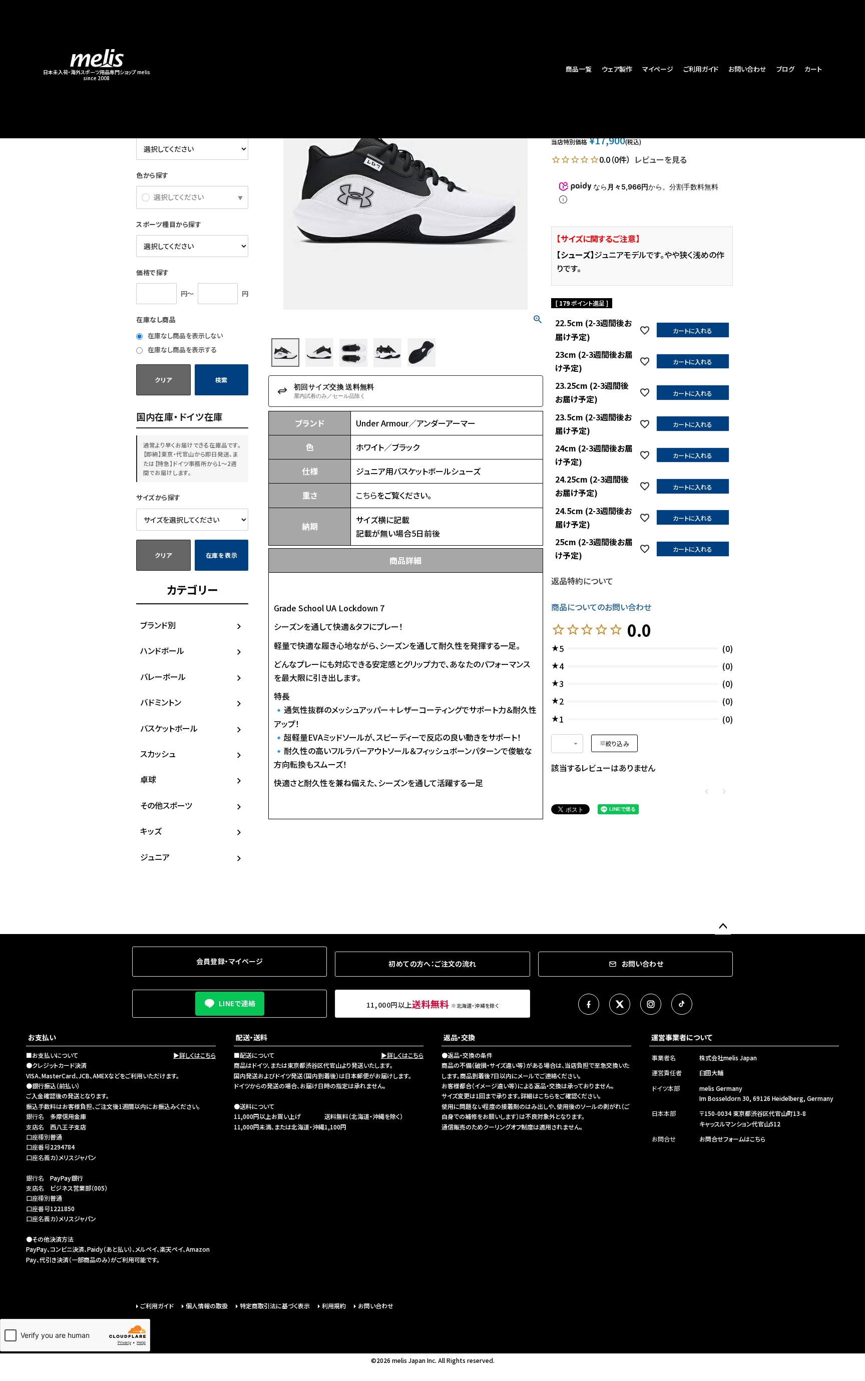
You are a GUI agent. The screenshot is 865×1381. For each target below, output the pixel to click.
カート (813, 69)
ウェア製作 (617, 69)
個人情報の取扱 (207, 1305)
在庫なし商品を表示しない (184, 335)
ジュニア (155, 857)
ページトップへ (723, 926)
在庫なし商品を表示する (181, 349)
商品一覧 (579, 69)
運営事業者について (681, 1037)
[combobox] (567, 743)
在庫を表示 (222, 555)
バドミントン (160, 702)
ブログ (785, 69)
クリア (163, 379)
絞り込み (617, 743)
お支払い (42, 1037)
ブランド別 (158, 625)
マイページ (657, 69)
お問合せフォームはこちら (732, 1138)
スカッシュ (158, 754)
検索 (221, 379)
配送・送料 (251, 1037)
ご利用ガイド (700, 69)
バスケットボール (169, 728)
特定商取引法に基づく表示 (275, 1305)
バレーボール (163, 676)
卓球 (148, 779)
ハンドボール (162, 650)
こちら (366, 495)
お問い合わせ (747, 69)
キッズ (151, 831)
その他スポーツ (166, 805)
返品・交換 (459, 1037)
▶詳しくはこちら (194, 1055)
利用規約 (334, 1305)
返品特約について (582, 581)
